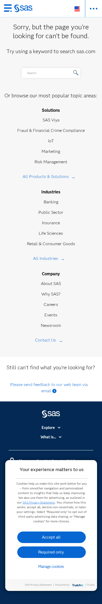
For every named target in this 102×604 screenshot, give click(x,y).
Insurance (51, 222)
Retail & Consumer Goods (51, 243)
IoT (51, 140)
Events (50, 314)
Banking (51, 201)
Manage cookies (51, 566)
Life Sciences (51, 233)
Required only (51, 552)
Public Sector (50, 212)
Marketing (51, 151)
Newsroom (51, 325)
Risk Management (51, 161)
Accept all (51, 537)
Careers (51, 304)
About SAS (51, 283)
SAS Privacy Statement (38, 502)
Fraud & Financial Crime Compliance (51, 130)
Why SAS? (51, 294)
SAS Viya (51, 120)
